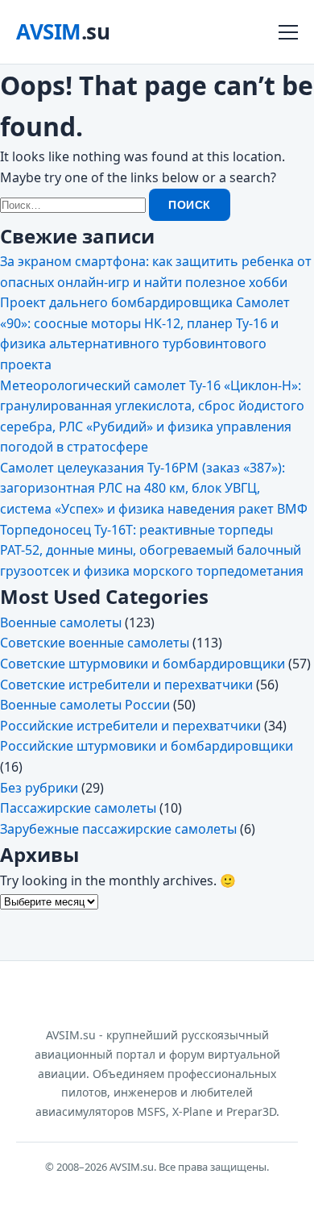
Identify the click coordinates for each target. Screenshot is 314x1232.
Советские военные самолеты (94, 642)
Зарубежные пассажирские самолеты (118, 829)
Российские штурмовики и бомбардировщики (146, 746)
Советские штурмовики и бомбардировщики (142, 663)
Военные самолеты (61, 622)
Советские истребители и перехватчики (126, 684)
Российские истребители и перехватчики (130, 726)
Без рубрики (39, 788)
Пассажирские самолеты (78, 808)
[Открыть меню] (288, 32)
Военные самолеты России (85, 705)
